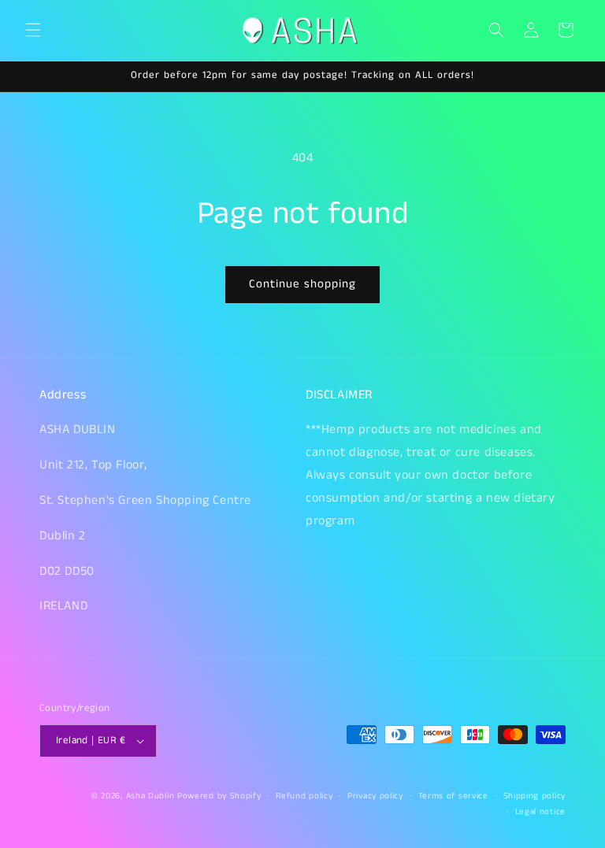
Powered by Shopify (219, 796)
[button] (33, 30)
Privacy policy (375, 796)
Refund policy (304, 796)
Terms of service (453, 796)
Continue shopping (302, 284)
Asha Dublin (150, 796)
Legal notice (540, 811)
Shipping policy (534, 796)
